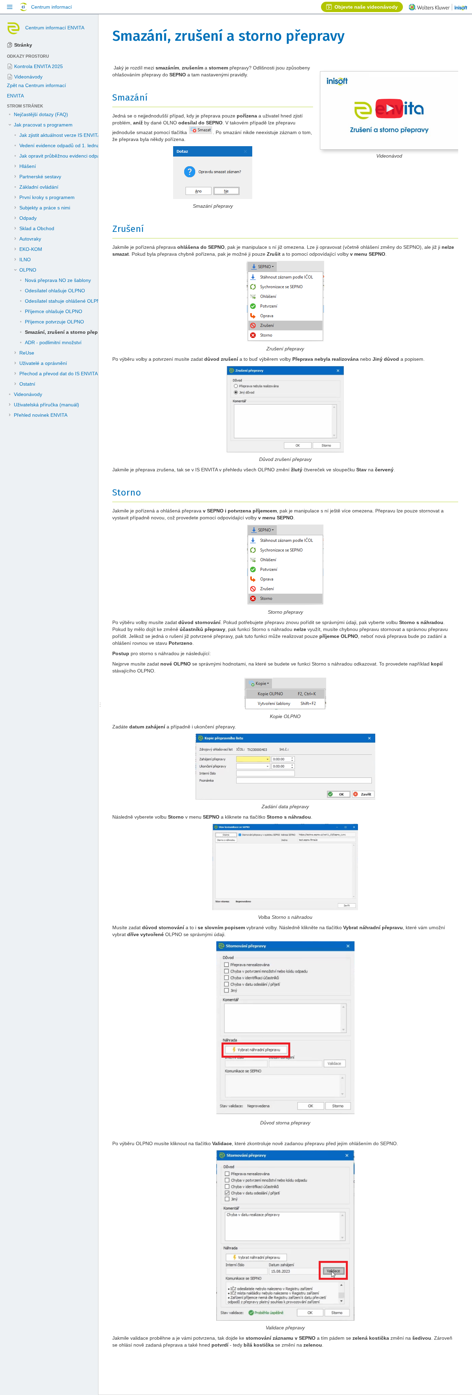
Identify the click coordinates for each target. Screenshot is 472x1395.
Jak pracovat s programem (43, 125)
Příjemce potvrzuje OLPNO (54, 321)
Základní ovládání (38, 187)
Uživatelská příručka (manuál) (46, 404)
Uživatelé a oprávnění (43, 363)
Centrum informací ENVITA (54, 27)
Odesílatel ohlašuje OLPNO (55, 290)
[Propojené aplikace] (9, 7)
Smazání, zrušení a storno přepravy (66, 332)
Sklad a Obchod (36, 228)
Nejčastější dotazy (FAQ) (41, 114)
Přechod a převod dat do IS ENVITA (58, 373)
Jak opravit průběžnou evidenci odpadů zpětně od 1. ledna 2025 (89, 156)
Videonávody (28, 394)
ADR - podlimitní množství (53, 342)
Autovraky (30, 239)
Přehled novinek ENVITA (40, 415)
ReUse (26, 353)
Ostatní (27, 384)
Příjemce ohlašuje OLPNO (53, 311)
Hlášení (27, 166)
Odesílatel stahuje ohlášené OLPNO (64, 301)
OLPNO (27, 270)
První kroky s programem (47, 197)
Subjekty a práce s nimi (44, 207)
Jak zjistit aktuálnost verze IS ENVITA (60, 135)
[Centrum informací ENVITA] (13, 27)
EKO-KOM (30, 249)
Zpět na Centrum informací (36, 85)
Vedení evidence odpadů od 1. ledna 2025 (65, 145)
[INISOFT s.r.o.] (438, 8)
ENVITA (15, 95)
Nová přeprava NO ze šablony (58, 280)
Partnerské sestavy (40, 176)
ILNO (25, 259)
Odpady (28, 218)
